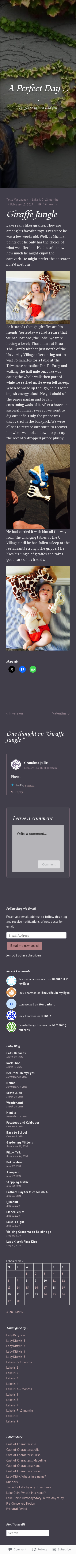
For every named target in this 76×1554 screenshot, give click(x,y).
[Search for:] (27, 1533)
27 (9, 1301)
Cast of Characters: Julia (22, 1450)
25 (54, 1294)
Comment (49, 864)
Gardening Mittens (19, 1142)
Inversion (16, 713)
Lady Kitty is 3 (15, 1341)
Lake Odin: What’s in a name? (26, 1493)
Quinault (12, 1202)
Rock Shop (13, 1063)
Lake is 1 (12, 1367)
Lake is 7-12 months (45, 199)
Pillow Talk (13, 1152)
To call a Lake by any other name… (30, 1487)
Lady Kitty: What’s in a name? (26, 1476)
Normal (11, 1083)
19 (63, 1287)
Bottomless (14, 1162)
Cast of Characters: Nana (23, 1466)
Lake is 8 (12, 1416)
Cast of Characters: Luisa (23, 1455)
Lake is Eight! (15, 1222)
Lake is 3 (12, 1378)
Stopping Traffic (17, 1182)
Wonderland (47, 1004)
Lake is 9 (12, 1421)
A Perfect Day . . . (38, 93)
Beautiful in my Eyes (55, 993)
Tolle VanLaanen (17, 199)
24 (45, 1294)
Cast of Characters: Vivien (24, 1471)
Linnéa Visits (15, 1212)
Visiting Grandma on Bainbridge (28, 1232)
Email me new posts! (24, 945)
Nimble (46, 1016)
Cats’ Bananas (16, 1053)
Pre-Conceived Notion (20, 1503)
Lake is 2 (12, 1373)
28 (18, 1301)
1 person (29, 785)
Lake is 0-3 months (19, 1362)
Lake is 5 (12, 1394)
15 (27, 1287)
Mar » (19, 1312)
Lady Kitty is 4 (15, 1346)
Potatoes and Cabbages (22, 1123)
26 (63, 1294)
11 (54, 1280)
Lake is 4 (12, 1384)
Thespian (12, 1172)
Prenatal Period (17, 1509)
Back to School (16, 1132)
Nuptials (12, 1482)
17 (45, 1287)
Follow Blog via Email (21, 908)
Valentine (59, 713)
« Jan (9, 1312)
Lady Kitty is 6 (15, 1357)
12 (63, 1280)
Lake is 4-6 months (19, 1389)
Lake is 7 (12, 1405)
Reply (19, 792)
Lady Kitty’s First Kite (21, 1242)
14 (18, 1287)
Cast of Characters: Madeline (26, 1460)
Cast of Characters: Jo (21, 1444)
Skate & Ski (14, 1093)
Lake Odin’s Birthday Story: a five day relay (35, 1498)
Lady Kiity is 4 (15, 1335)
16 (36, 1287)
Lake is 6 (12, 1400)
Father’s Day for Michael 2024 (26, 1192)
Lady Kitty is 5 (15, 1351)
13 (9, 1287)
